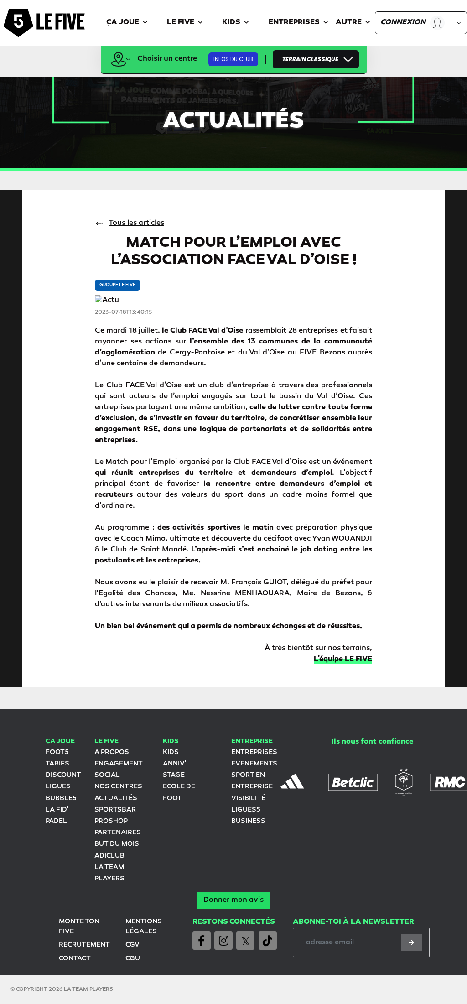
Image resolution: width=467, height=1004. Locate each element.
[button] (127, 23)
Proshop (111, 821)
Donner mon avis (233, 900)
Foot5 (57, 752)
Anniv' (174, 764)
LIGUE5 (58, 787)
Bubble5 (61, 798)
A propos (111, 752)
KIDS (171, 752)
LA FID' (57, 810)
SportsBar (115, 810)
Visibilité (248, 798)
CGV (132, 945)
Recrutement (84, 945)
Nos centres (118, 787)
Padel (56, 821)
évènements (254, 764)
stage (174, 775)
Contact (75, 958)
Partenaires (117, 833)
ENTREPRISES (254, 752)
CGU (132, 958)
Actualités (115, 798)
